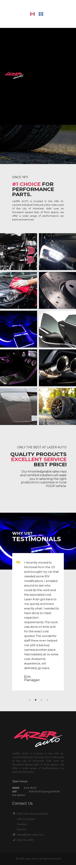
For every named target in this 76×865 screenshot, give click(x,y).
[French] (43, 13)
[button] (72, 75)
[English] (34, 13)
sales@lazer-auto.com (30, 834)
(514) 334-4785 (25, 839)
